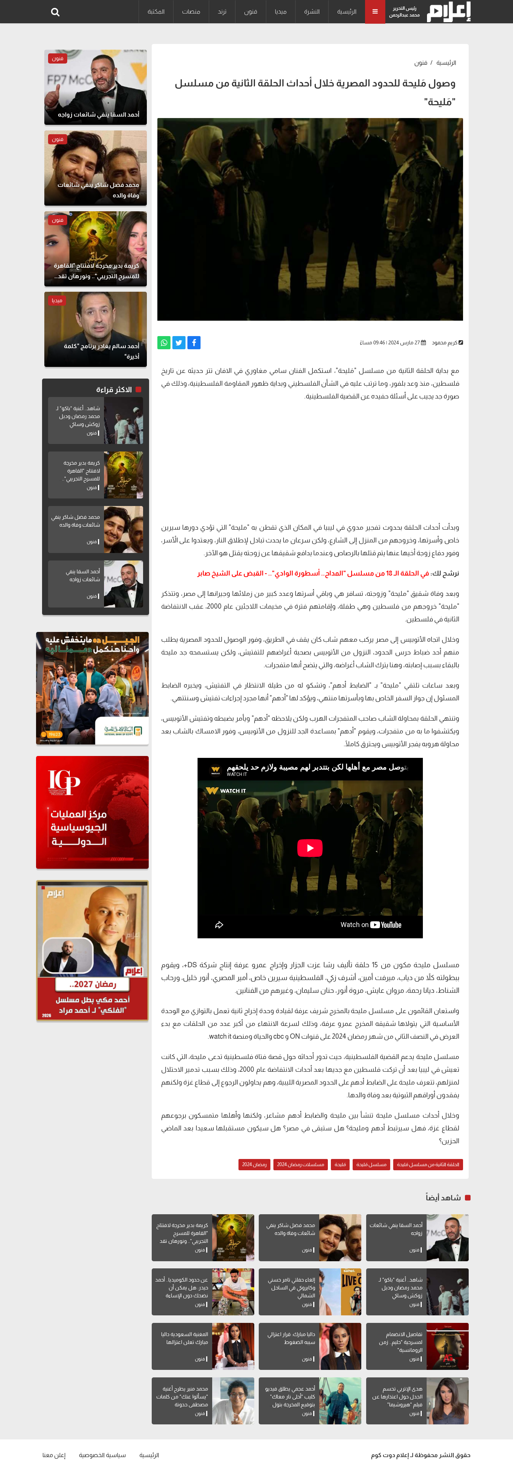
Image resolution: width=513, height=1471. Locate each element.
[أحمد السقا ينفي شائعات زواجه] (448, 1237)
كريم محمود (444, 342)
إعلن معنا (53, 1455)
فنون (250, 11)
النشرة (312, 11)
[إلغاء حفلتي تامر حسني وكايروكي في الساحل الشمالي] (340, 1291)
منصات (191, 11)
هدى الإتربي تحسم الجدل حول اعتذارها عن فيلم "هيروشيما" (397, 1396)
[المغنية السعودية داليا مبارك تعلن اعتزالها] (233, 1346)
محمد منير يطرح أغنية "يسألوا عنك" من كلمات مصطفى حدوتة (182, 1396)
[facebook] (194, 342)
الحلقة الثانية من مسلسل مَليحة (428, 1164)
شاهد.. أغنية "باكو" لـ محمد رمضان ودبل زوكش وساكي (400, 1287)
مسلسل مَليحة (371, 1164)
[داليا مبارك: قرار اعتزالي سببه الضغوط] (340, 1346)
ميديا (281, 11)
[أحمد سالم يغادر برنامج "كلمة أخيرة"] (95, 329)
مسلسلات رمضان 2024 (300, 1164)
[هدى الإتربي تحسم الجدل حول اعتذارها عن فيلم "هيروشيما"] (448, 1400)
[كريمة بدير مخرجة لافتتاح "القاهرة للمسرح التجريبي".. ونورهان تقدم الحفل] (233, 1237)
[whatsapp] (163, 342)
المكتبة (156, 11)
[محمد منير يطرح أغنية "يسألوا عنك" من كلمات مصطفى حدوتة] (233, 1400)
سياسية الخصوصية (102, 1455)
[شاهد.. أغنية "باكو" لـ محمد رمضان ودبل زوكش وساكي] (448, 1291)
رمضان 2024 (254, 1164)
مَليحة (340, 1164)
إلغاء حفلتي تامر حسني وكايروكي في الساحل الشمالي (291, 1287)
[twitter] (179, 342)
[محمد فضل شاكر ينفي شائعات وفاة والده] (340, 1237)
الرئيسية (346, 11)
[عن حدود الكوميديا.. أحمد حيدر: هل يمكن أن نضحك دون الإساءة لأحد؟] (233, 1291)
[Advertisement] (310, 461)
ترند (222, 11)
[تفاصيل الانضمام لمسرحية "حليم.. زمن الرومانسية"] (448, 1346)
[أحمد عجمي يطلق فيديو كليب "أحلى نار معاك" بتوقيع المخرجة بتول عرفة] (340, 1400)
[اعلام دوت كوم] (447, 12)
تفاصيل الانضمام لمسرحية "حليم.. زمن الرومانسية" (400, 1342)
